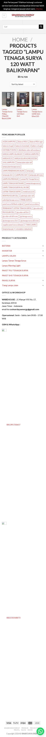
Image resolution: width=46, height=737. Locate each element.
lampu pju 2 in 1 (8, 175)
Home (20, 39)
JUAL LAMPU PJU (9, 162)
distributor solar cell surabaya (29, 150)
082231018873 (13, 617)
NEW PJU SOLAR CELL (10, 196)
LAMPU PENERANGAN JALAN (13, 171)
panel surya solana (32, 204)
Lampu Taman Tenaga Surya (14, 260)
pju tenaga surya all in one (30, 221)
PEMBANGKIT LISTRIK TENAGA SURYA (17, 208)
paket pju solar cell (27, 196)
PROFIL (17, 730)
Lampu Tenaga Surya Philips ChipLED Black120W (7, 113)
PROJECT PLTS (35, 728)
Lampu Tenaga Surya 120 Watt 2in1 (22, 112)
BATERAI (6, 245)
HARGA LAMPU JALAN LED (12, 154)
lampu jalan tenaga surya (11, 167)
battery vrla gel (36, 146)
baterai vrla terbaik (22, 146)
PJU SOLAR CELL (8, 212)
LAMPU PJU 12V (21, 175)
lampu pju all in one (36, 175)
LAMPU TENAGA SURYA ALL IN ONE (16, 187)
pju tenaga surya (26, 216)
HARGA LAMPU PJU (32, 154)
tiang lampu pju (8, 229)
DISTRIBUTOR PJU (9, 150)
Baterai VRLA (22, 142)
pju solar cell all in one (10, 216)
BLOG (23, 730)
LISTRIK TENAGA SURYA (12, 192)
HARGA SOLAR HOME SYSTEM (25, 158)
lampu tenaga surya (33, 183)
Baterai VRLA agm (36, 142)
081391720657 (13, 424)
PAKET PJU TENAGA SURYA (15, 270)
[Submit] (41, 27)
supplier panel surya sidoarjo (13, 225)
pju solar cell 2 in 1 (23, 212)
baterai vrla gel (8, 146)
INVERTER (7, 250)
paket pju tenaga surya (11, 200)
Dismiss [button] (39, 9)
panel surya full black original (13, 204)
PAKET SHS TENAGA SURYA (15, 275)
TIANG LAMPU (30, 225)
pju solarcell (38, 208)
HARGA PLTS (7, 158)
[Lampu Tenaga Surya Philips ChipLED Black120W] (8, 99)
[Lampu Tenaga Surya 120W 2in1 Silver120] (38, 99)
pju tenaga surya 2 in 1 (10, 221)
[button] (40, 731)
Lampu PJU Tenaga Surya (29, 179)
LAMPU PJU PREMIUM (10, 179)
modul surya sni (28, 192)
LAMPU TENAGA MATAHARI (13, 183)
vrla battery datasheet (24, 229)
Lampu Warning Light (11, 265)
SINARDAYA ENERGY (12, 728)
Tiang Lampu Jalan (10, 285)
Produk (24, 728)
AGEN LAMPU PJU (9, 142)
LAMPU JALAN (9, 255)
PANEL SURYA (26, 200)
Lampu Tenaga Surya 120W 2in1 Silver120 (37, 112)
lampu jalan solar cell (24, 162)
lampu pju (29, 171)
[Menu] (4, 16)
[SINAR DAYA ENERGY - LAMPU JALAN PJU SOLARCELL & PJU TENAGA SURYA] (23, 15)
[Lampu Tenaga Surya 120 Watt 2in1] (23, 99)
